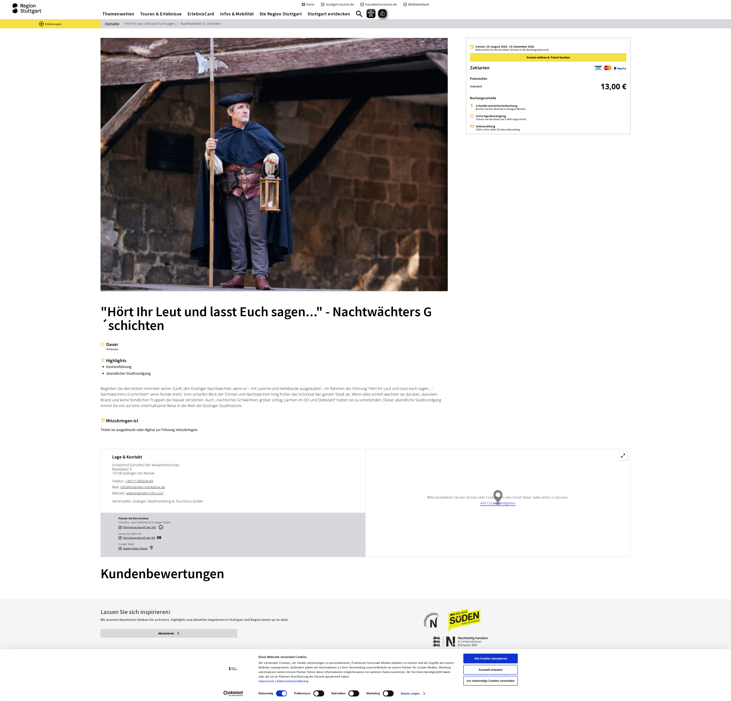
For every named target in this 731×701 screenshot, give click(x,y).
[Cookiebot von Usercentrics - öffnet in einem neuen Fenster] (233, 693)
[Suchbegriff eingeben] (359, 14)
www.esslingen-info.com (144, 493)
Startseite (112, 23)
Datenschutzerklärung (292, 681)
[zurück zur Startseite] (45, 8)
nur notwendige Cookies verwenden (491, 680)
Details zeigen (410, 693)
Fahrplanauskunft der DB (139, 538)
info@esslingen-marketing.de (142, 487)
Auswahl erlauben (491, 669)
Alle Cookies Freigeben (498, 503)
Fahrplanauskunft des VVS (139, 527)
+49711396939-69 (139, 481)
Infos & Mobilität (237, 14)
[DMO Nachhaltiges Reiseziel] (433, 631)
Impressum (266, 681)
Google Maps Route (135, 548)
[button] (548, 57)
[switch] (318, 693)
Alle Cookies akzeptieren (490, 658)
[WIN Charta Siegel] (571, 640)
